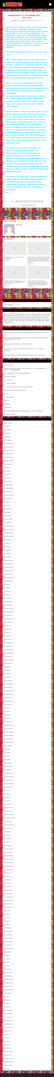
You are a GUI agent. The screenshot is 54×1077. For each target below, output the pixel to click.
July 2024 (6, 502)
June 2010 (6, 1068)
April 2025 (6, 478)
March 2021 (7, 639)
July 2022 (6, 584)
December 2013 (8, 938)
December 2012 (8, 979)
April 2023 (6, 553)
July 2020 (6, 666)
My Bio (5, 393)
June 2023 (6, 546)
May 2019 (6, 715)
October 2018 (7, 739)
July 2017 (6, 790)
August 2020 (7, 663)
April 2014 (6, 924)
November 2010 (8, 1061)
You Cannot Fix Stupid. (9, 414)
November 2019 (8, 694)
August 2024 (7, 498)
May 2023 (6, 550)
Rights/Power (7, 404)
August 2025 (7, 464)
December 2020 (8, 649)
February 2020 (7, 684)
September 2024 (8, 495)
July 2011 (6, 1034)
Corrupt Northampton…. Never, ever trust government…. (20, 387)
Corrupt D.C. (9, 380)
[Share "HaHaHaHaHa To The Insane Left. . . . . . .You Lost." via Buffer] (33, 201)
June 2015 (6, 876)
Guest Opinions (10, 397)
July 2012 (6, 996)
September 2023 (8, 536)
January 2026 (7, 447)
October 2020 (7, 656)
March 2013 (7, 969)
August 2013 (7, 952)
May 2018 (6, 756)
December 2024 (8, 484)
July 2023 (6, 543)
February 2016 (7, 849)
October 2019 (7, 697)
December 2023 (8, 526)
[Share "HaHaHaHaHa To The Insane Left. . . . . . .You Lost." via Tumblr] (25, 201)
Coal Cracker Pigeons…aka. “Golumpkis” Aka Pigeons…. (17, 373)
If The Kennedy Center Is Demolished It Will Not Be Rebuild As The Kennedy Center (24, 355)
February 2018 (7, 766)
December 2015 (8, 855)
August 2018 (7, 746)
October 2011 (7, 1027)
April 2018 (6, 759)
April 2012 (6, 1007)
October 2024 (7, 491)
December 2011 (8, 1020)
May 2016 (6, 838)
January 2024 (7, 522)
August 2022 (7, 581)
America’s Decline (8, 365)
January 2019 (7, 728)
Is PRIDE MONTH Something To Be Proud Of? (15, 390)
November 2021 (8, 612)
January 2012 (7, 1017)
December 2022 (8, 567)
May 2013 (6, 962)
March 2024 (7, 515)
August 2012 (7, 993)
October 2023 (7, 533)
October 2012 (7, 986)
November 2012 (8, 983)
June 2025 (6, 471)
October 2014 (7, 903)
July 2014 (6, 914)
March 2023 (7, 557)
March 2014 (7, 928)
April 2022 (6, 594)
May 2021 (6, 632)
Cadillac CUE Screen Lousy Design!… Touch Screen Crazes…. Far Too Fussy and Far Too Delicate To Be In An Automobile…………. (25, 369)
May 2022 (6, 591)
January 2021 (7, 646)
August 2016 (7, 828)
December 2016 (8, 814)
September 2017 (8, 783)
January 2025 (7, 481)
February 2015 (7, 890)
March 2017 (7, 804)
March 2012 (7, 1010)
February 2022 (7, 601)
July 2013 (6, 955)
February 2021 (7, 642)
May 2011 (6, 1041)
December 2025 (8, 450)
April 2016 (6, 842)
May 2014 (6, 921)
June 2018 (6, 752)
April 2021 (6, 636)
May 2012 (6, 1003)
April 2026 (6, 436)
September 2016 (8, 824)
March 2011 (7, 1048)
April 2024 (6, 512)
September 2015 (8, 866)
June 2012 (6, 1000)
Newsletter (31, 20)
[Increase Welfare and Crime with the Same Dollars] (15, 248)
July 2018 (6, 749)
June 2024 (6, 505)
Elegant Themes (24, 1075)
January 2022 (7, 605)
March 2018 (7, 763)
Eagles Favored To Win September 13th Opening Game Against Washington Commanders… (26, 332)
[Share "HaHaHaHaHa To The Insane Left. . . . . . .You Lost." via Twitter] (19, 201)
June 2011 (6, 1037)
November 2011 (8, 1024)
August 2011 (7, 1031)
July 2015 (6, 873)
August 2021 (7, 622)
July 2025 (6, 467)
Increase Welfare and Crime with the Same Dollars (13, 257)
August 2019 (7, 704)
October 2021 (7, 615)
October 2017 (7, 780)
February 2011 (7, 1051)
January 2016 (7, 852)
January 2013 (7, 976)
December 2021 (8, 608)
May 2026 (6, 433)
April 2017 (6, 800)
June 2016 (6, 835)
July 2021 (6, 625)
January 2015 (7, 893)
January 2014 (7, 934)
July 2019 (6, 708)
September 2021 (8, 618)
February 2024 (7, 519)
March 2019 (7, 721)
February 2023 (7, 560)
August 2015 (7, 869)
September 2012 (8, 989)
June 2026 (6, 429)
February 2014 (7, 931)
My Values (6, 400)
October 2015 (7, 862)
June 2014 (6, 917)
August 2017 (7, 787)
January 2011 (7, 1055)
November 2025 (8, 453)
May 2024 (6, 508)
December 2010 (8, 1058)
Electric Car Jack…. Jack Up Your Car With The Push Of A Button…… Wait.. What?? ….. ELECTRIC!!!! (25, 349)
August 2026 (7, 423)
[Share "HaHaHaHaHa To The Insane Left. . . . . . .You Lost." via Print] (41, 201)
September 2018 (8, 742)
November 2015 (8, 859)
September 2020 (8, 660)
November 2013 (8, 941)
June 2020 (6, 670)
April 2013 (6, 965)
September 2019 (8, 701)
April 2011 (6, 1044)
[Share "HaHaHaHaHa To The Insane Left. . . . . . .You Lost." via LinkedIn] (30, 201)
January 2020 (7, 687)
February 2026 (7, 443)
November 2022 (8, 570)
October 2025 (7, 457)
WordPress (37, 1075)
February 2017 (7, 807)
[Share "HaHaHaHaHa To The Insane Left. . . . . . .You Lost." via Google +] (22, 201)
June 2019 (6, 711)
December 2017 (8, 773)
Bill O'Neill (18, 20)
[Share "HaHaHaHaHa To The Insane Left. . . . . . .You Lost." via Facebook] (16, 201)
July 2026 (6, 426)
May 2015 (6, 879)
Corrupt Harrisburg (11, 383)
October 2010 (7, 1065)
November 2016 (8, 818)
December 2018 (8, 732)
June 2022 (6, 587)
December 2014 (8, 897)
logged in (11, 295)
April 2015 (6, 883)
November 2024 (8, 488)
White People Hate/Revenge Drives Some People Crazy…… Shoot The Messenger (23, 411)
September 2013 (8, 948)
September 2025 (8, 460)
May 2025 (6, 474)
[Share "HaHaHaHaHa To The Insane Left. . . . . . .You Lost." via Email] (39, 201)
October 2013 (7, 945)
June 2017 (6, 794)
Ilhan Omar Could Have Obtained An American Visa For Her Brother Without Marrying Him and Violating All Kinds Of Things (26, 338)
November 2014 (8, 900)
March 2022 (7, 598)
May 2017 (6, 797)
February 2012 (7, 1013)
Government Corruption (10, 376)
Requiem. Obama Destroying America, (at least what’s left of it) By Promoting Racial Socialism (15, 282)
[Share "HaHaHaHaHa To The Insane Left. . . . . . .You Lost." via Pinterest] (27, 201)
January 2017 (7, 811)
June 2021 (6, 629)
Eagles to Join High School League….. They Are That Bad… (18, 344)
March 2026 (7, 440)
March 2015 (7, 886)
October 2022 (7, 574)
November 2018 (8, 735)
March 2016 (7, 845)
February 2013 (7, 972)
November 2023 (8, 529)
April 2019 (6, 718)
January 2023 (7, 563)
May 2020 (6, 673)
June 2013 (6, 958)
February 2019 (7, 725)
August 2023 (7, 539)
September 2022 (8, 577)
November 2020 (8, 653)
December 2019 (8, 690)
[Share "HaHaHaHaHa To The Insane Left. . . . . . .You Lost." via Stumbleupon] (36, 201)
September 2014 (8, 907)
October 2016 (7, 821)
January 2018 (7, 770)
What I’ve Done (7, 407)
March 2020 (7, 680)
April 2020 (6, 677)
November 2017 (8, 776)
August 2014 (7, 910)
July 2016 (6, 831)
